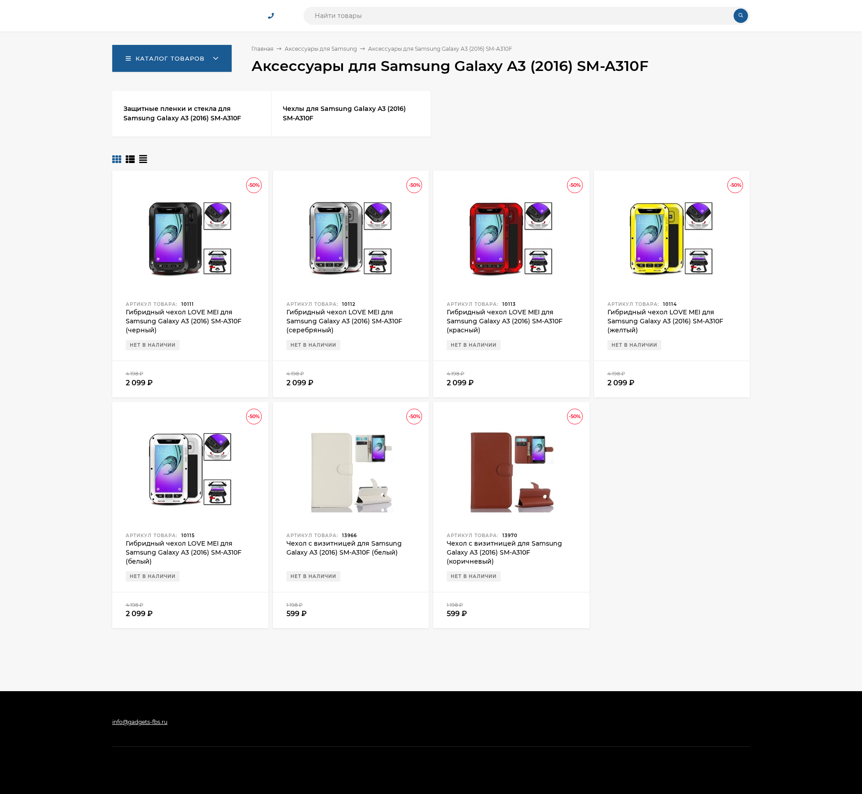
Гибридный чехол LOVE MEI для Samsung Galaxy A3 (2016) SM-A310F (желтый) (665, 321)
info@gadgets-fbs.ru (139, 722)
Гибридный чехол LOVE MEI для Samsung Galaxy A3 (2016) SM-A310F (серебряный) (344, 321)
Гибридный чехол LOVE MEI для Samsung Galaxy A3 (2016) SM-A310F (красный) (505, 321)
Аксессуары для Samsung (321, 48)
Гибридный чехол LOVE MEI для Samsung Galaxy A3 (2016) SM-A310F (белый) (184, 552)
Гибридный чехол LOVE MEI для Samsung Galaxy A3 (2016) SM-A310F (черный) (184, 321)
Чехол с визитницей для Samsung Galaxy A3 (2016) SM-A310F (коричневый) (504, 552)
